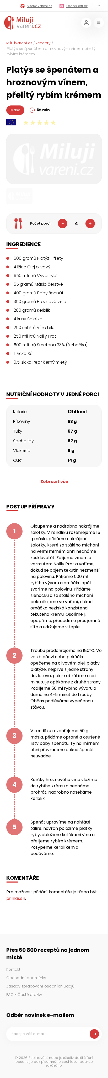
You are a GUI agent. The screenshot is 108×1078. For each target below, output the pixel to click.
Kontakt (13, 969)
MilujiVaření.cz (19, 43)
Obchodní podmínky (26, 977)
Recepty (43, 43)
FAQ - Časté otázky (24, 994)
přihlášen (15, 898)
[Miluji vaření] (22, 23)
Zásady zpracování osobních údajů (40, 986)
